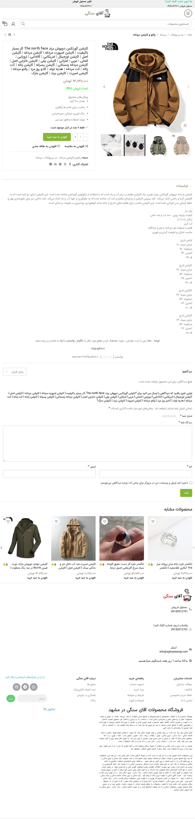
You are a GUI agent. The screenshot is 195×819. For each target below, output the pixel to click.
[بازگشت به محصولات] (9, 35)
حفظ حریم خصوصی (181, 695)
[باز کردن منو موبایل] (188, 13)
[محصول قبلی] (14, 35)
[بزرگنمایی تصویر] (185, 125)
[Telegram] (25, 687)
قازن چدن (150, 741)
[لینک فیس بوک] (70, 164)
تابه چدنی (141, 741)
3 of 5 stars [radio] (169, 416)
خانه (189, 35)
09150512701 (173, 6)
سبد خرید (138, 690)
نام (189, 467)
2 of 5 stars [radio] (171, 416)
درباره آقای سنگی (86, 678)
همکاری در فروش (86, 695)
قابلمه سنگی (118, 778)
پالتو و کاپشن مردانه (144, 35)
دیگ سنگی (177, 735)
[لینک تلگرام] (50, 164)
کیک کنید (107, 357)
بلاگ (93, 700)
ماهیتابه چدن (162, 741)
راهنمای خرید (136, 678)
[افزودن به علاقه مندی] (153, 521)
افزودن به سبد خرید (57, 137)
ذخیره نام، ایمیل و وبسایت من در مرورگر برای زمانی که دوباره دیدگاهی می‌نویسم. (144, 483)
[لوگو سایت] (97, 13)
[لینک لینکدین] (55, 164)
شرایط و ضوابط (135, 695)
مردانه (163, 35)
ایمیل (92, 467)
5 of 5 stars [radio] (163, 416)
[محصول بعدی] (5, 35)
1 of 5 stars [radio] (174, 416)
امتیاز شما (186, 416)
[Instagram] (16, 687)
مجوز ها (91, 684)
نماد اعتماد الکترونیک (84, 690)
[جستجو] (23, 24)
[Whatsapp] (34, 687)
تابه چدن (172, 741)
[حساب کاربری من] (13, 24)
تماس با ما (186, 700)
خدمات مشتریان (183, 678)
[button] (188, 87)
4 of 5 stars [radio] (166, 416)
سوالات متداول (184, 684)
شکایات (188, 690)
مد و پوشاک (176, 35)
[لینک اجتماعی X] (65, 164)
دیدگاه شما (185, 422)
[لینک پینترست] (60, 164)
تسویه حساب (136, 684)
